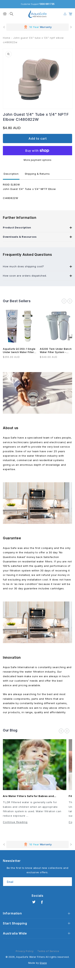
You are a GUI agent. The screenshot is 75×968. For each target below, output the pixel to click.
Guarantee (12, 538)
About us (10, 428)
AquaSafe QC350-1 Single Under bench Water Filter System (19, 350)
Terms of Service (48, 951)
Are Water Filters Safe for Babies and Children (28, 796)
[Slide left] (64, 301)
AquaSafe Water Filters (30, 956)
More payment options (37, 160)
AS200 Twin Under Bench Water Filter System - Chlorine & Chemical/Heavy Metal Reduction (57, 350)
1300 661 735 (46, 4)
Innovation (12, 657)
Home (6, 37)
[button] (5, 14)
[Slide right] (70, 301)
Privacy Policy (24, 951)
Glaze (43, 962)
